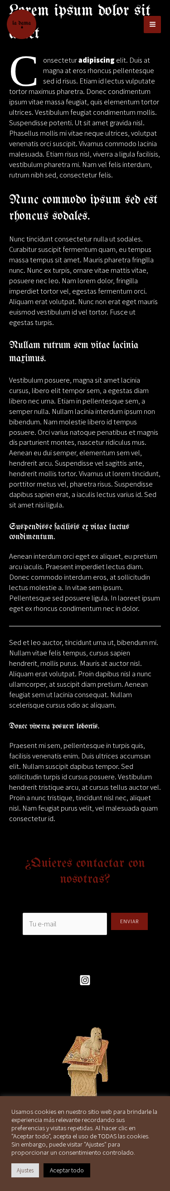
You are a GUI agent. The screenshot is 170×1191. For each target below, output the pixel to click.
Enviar (129, 921)
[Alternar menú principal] (152, 24)
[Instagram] (85, 980)
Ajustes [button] (25, 1170)
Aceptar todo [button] (67, 1170)
